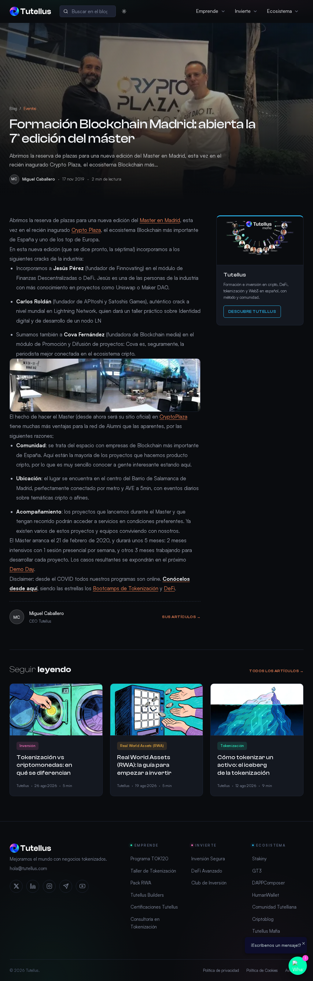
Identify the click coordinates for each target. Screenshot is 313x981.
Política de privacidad (221, 970)
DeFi (169, 588)
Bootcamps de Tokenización (125, 588)
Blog (13, 108)
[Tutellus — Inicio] (30, 11)
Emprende (207, 11)
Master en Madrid (160, 220)
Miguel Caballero (38, 178)
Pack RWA (141, 883)
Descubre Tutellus (252, 311)
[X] (16, 886)
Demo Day (21, 569)
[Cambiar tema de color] (124, 11)
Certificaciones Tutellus (154, 907)
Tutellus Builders (147, 895)
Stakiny (259, 859)
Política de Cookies (262, 970)
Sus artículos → (181, 617)
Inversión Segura (208, 859)
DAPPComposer (268, 883)
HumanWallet (265, 895)
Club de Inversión (208, 883)
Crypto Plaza (86, 230)
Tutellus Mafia (266, 931)
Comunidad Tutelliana (274, 907)
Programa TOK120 (149, 859)
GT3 (257, 871)
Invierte (243, 11)
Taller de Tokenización (153, 871)
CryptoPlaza (173, 416)
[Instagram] (49, 886)
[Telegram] (65, 886)
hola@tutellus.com (28, 868)
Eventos (30, 108)
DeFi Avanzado (206, 871)
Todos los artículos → (276, 671)
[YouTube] (82, 886)
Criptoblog (263, 919)
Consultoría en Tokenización (145, 923)
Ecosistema (279, 11)
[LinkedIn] (32, 886)
